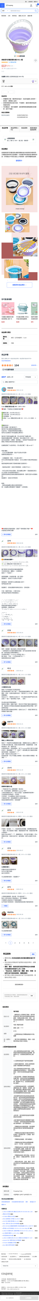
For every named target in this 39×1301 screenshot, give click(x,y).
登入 (26, 1)
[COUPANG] (6, 1274)
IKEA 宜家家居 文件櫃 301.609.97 (11, 1219)
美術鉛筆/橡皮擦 (6, 1202)
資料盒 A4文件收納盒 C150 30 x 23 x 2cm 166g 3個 (16, 1228)
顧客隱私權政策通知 (24, 1256)
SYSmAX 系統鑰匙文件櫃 (9, 1242)
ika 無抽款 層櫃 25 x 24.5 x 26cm (11, 1233)
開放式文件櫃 (6, 1214)
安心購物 (34, 1256)
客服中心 (36, 1)
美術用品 (14, 15)
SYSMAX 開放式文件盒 (9, 1216)
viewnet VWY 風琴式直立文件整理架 (12, 1240)
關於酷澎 (3, 1253)
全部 (3, 10)
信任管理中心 (13, 1256)
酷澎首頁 (4, 15)
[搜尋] (36, 11)
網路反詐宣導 (4, 1261)
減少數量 (13, 92)
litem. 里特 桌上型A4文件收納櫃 (11, 1223)
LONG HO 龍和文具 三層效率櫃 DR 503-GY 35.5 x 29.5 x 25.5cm (18, 1230)
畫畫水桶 (30, 15)
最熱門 (4, 377)
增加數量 (3, 92)
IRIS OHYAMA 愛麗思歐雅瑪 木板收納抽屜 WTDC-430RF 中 (18, 1226)
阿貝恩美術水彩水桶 (8, 1235)
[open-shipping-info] (19, 77)
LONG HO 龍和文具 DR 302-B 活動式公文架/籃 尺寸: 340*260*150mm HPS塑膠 (18, 1238)
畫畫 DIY (4, 1204)
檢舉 (32, 995)
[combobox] (30, 377)
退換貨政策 (4, 1256)
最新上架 (10, 377)
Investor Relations (13, 1253)
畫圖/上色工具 (22, 15)
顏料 (27, 1202)
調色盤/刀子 (33, 1202)
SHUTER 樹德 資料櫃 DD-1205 (11, 1221)
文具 (9, 15)
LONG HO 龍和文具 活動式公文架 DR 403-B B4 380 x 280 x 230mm (18, 1211)
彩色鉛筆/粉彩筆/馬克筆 (18, 1202)
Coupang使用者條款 (26, 1253)
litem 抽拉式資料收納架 (9, 1245)
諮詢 (33, 954)
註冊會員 (30, 1)
